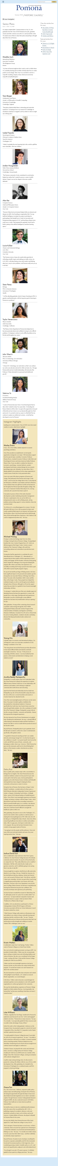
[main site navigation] (3, 1)
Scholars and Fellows (47, 36)
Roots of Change (46, 49)
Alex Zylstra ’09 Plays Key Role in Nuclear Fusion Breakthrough (48, 30)
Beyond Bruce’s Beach (48, 47)
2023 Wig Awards (47, 34)
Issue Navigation (9, 19)
